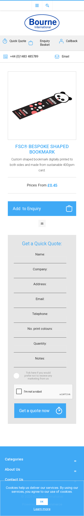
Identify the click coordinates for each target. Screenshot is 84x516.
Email (65, 56)
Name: (40, 254)
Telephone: (40, 314)
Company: (40, 269)
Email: (40, 299)
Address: (40, 284)
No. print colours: (40, 329)
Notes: (40, 358)
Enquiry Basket (45, 43)
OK (41, 501)
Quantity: (40, 343)
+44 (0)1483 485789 (24, 56)
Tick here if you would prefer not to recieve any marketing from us (38, 375)
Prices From (37, 185)
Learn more (42, 509)
